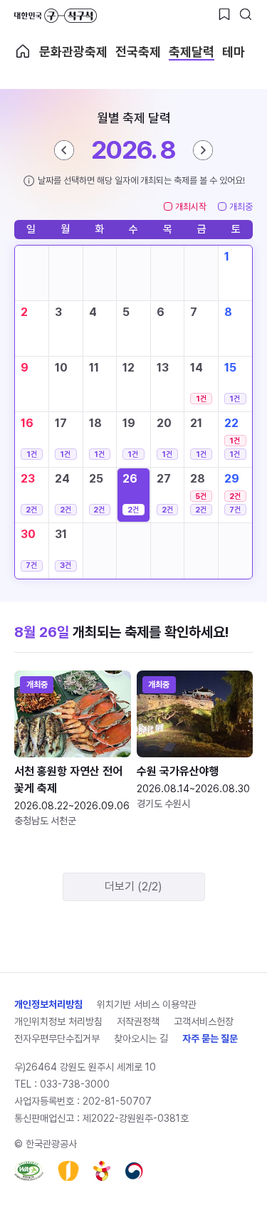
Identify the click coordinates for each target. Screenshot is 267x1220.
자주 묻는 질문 (210, 1038)
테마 (233, 51)
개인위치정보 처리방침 (58, 1021)
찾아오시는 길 (141, 1038)
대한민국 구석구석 (55, 16)
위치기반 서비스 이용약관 (147, 1004)
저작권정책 (138, 1021)
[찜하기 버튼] (224, 14)
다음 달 (203, 150)
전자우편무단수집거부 (57, 1038)
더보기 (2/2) (133, 886)
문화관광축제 (73, 51)
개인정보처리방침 (48, 1004)
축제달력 (191, 51)
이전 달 (64, 150)
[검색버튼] (246, 14)
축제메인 (22, 51)
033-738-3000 (75, 1084)
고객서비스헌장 (204, 1021)
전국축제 (138, 51)
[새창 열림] (28, 1171)
